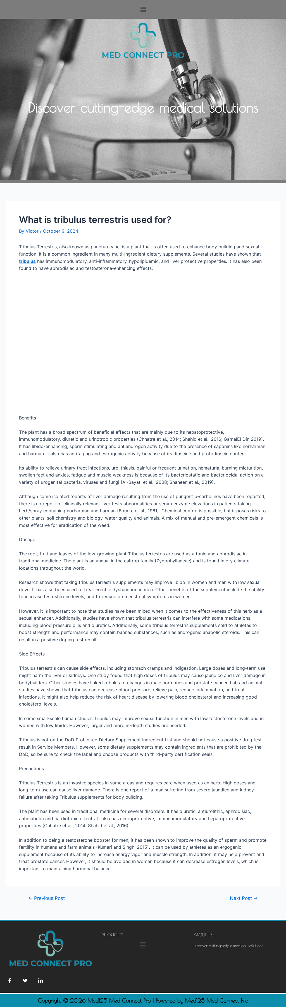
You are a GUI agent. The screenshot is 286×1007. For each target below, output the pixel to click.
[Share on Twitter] (25, 980)
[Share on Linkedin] (40, 980)
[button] (143, 9)
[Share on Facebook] (9, 980)
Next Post (244, 898)
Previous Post (46, 898)
